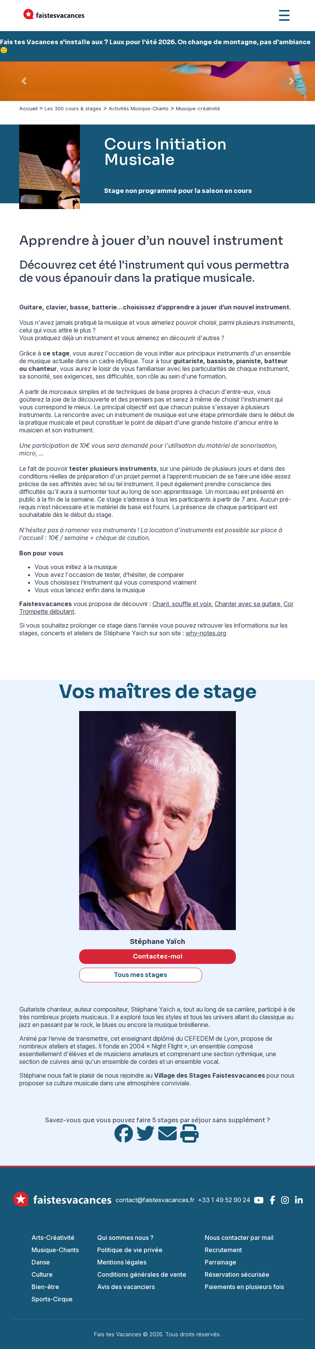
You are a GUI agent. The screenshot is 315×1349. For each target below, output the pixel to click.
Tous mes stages (140, 975)
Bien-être (45, 1287)
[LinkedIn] (299, 1200)
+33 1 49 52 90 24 (224, 1200)
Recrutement (223, 1250)
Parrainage (220, 1262)
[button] (23, 81)
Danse (41, 1262)
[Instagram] (285, 1200)
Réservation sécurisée (237, 1274)
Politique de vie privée (129, 1250)
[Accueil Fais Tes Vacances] (54, 15)
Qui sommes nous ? (125, 1237)
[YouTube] (259, 1200)
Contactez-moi (157, 956)
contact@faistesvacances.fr (155, 1200)
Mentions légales (121, 1262)
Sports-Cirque (52, 1299)
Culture (42, 1274)
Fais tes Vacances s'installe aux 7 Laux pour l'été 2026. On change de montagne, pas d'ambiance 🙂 (155, 46)
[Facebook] (272, 1200)
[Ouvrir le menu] (284, 15)
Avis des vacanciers (126, 1287)
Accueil (28, 109)
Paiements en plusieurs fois (244, 1287)
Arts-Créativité (53, 1237)
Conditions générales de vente (141, 1274)
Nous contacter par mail (239, 1237)
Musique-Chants (55, 1250)
